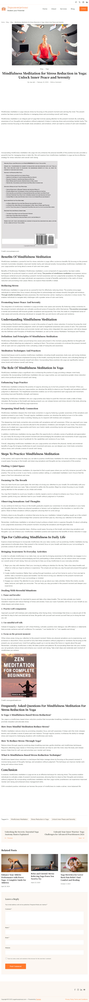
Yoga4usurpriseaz (17, 7)
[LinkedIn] (87, 2)
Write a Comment (55, 82)
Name (7, 927)
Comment (8, 909)
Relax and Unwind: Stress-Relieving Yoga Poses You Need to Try (43, 876)
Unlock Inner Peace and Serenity (63, 819)
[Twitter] (79, 2)
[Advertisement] (44, 98)
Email (7, 938)
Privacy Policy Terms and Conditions (76, 999)
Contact (83, 9)
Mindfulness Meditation (19, 819)
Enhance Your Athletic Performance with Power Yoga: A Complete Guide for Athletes (13, 878)
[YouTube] (84, 990)
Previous (10, 838)
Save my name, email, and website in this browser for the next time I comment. (29, 958)
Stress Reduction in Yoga (40, 819)
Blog (73, 9)
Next (80, 838)
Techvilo (38, 999)
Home (45, 9)
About (53, 9)
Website (7, 948)
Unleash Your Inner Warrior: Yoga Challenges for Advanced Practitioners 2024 (64, 833)
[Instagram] (83, 2)
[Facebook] (76, 2)
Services (63, 9)
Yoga (47, 69)
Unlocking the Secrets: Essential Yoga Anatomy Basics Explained (22, 833)
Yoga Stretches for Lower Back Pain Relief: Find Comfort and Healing (72, 877)
